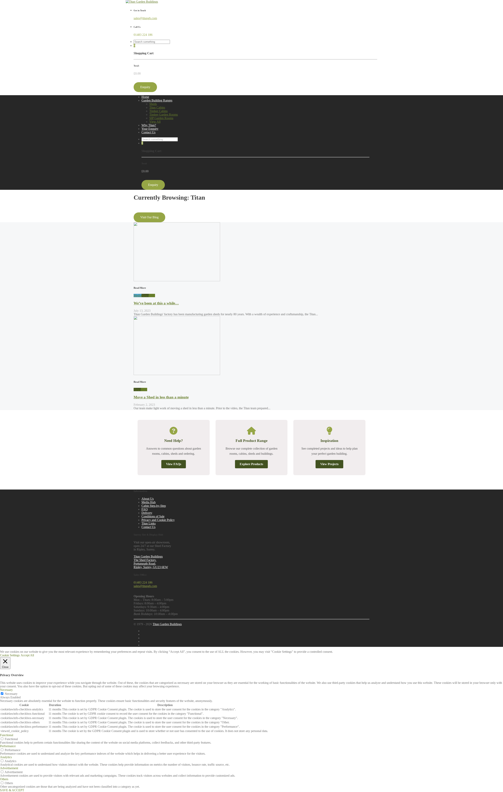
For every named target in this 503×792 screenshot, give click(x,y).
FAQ (144, 509)
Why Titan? (148, 125)
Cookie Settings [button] (10, 655)
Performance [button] (8, 746)
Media (137, 295)
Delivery (146, 512)
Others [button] (4, 779)
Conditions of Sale (152, 516)
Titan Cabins (157, 107)
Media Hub (148, 502)
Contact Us (148, 132)
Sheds (153, 104)
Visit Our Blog (149, 217)
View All (155, 121)
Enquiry (145, 87)
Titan (152, 295)
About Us (147, 498)
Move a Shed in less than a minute (161, 397)
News (145, 295)
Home (145, 97)
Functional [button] (6, 735)
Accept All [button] (27, 655)
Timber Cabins (158, 111)
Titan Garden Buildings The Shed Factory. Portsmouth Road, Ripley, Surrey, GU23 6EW (151, 562)
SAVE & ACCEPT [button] (12, 790)
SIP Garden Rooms (161, 118)
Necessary (11, 693)
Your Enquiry (149, 128)
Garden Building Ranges (156, 100)
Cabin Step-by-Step (153, 505)
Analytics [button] (6, 757)
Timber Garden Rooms (163, 114)
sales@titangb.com (145, 18)
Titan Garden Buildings (167, 624)
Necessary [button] (6, 690)
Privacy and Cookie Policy (158, 520)
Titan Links (148, 523)
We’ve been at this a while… (156, 303)
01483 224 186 (143, 34)
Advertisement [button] (9, 768)
